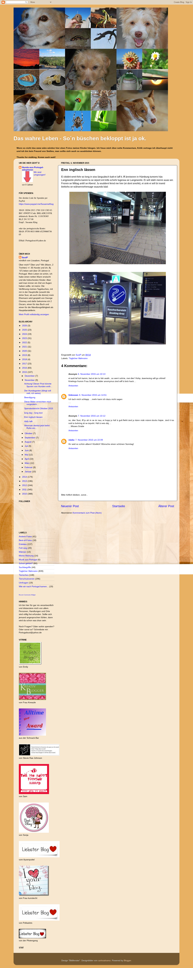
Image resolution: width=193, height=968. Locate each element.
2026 (25, 325)
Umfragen (23, 582)
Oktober (29, 433)
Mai (27, 454)
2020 (25, 351)
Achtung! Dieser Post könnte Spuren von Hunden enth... (38, 384)
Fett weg (23, 548)
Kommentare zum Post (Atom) (87, 513)
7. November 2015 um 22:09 (89, 440)
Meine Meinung (26, 555)
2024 (25, 334)
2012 (25, 485)
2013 (25, 481)
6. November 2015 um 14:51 (93, 395)
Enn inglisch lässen (33, 417)
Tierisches (23, 575)
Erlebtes (23, 544)
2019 (25, 355)
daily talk (28, 421)
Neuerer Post (70, 506)
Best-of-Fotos (25, 540)
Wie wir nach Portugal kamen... (34, 586)
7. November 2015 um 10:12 (91, 416)
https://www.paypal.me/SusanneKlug (36, 204)
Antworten (73, 385)
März (27, 463)
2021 (25, 346)
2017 (25, 363)
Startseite (118, 506)
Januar (28, 471)
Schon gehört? (26, 563)
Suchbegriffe (25, 567)
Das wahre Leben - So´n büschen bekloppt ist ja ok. (80, 138)
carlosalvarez (104, 960)
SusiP (79, 355)
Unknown (73, 395)
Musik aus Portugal (28, 559)
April (27, 459)
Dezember (30, 376)
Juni (27, 450)
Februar (29, 467)
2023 (25, 338)
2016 (25, 368)
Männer (22, 552)
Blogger (127, 960)
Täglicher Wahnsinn (78, 358)
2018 (25, 359)
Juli (26, 446)
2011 (24, 489)
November (30, 380)
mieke (71, 440)
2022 (25, 342)
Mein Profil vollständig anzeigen (34, 314)
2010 (25, 494)
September (30, 437)
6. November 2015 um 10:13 (91, 374)
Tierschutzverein (27, 579)
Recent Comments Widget (27, 595)
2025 (25, 330)
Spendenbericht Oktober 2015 (38, 408)
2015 (25, 372)
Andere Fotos (25, 536)
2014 (25, 477)
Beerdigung (29, 397)
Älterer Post (166, 506)
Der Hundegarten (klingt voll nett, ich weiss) (37, 391)
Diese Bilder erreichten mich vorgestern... (37, 402)
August (28, 442)
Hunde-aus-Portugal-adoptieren (33, 168)
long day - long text (33, 413)
